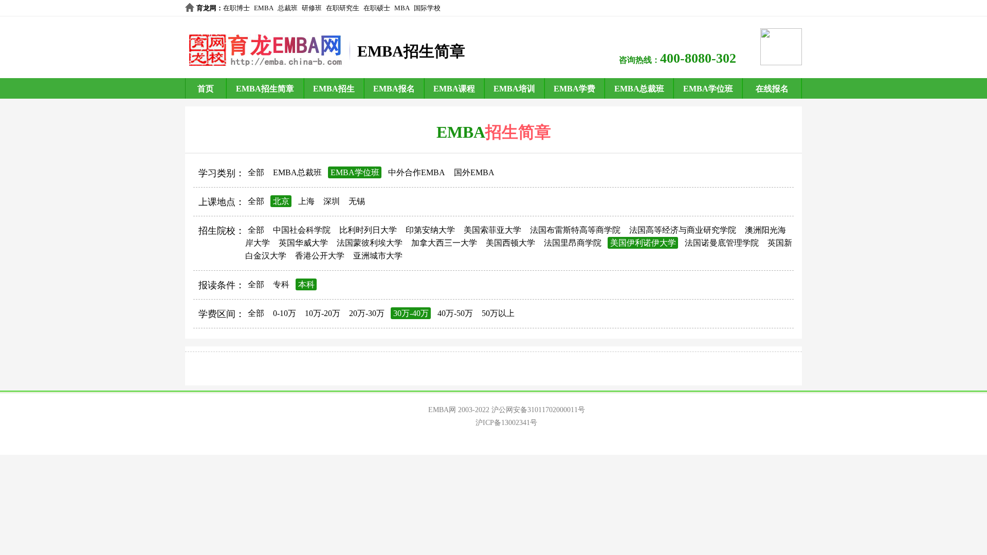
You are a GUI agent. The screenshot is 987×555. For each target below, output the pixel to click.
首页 (205, 88)
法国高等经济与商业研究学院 (682, 230)
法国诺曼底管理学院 (722, 242)
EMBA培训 (514, 88)
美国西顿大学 (510, 242)
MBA (402, 8)
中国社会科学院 (302, 230)
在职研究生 (342, 8)
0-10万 (284, 313)
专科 (281, 284)
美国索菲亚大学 (492, 230)
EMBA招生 (334, 88)
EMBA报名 (394, 88)
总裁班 (288, 8)
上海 (306, 201)
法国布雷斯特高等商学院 (575, 230)
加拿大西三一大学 (444, 242)
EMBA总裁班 (639, 88)
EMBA (263, 8)
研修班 (312, 8)
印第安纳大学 (430, 230)
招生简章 (518, 132)
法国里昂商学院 (572, 242)
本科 (306, 284)
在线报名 (772, 88)
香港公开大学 (319, 255)
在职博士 (236, 8)
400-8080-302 (698, 58)
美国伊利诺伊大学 (643, 242)
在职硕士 (376, 8)
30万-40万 (411, 313)
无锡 (357, 201)
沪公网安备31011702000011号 (538, 410)
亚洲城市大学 (378, 255)
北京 (281, 201)
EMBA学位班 (708, 88)
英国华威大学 (303, 242)
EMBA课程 (454, 88)
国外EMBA (474, 172)
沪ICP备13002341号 (506, 423)
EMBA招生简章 (265, 88)
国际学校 (427, 8)
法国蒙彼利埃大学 (370, 242)
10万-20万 (322, 313)
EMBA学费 (574, 88)
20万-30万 (367, 313)
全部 (256, 172)
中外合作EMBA (416, 172)
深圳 (331, 201)
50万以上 (498, 313)
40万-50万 (455, 313)
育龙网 (206, 8)
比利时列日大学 (368, 230)
